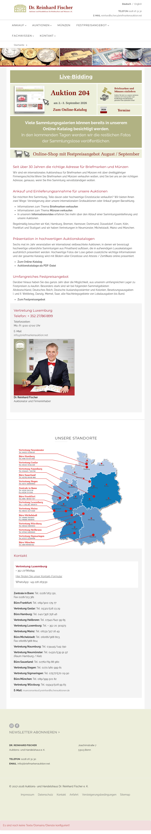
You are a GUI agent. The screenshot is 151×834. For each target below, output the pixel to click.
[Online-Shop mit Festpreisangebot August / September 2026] (76, 153)
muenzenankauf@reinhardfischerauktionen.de (46, 690)
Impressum (27, 794)
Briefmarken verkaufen (64, 206)
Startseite (19, 45)
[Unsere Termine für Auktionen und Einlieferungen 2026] (119, 110)
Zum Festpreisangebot (31, 299)
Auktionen (41, 25)
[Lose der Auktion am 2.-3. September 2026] (53, 99)
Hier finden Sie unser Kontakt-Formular (39, 576)
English (138, 4)
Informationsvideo (42, 214)
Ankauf (18, 25)
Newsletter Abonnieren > (34, 732)
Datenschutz (45, 794)
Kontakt (47, 35)
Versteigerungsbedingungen (99, 794)
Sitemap (125, 794)
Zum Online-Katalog (29, 261)
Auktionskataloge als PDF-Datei (36, 265)
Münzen (63, 25)
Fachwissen (22, 35)
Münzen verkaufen (61, 210)
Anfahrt (74, 794)
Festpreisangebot (91, 25)
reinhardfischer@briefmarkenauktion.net (121, 15)
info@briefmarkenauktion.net (31, 335)
